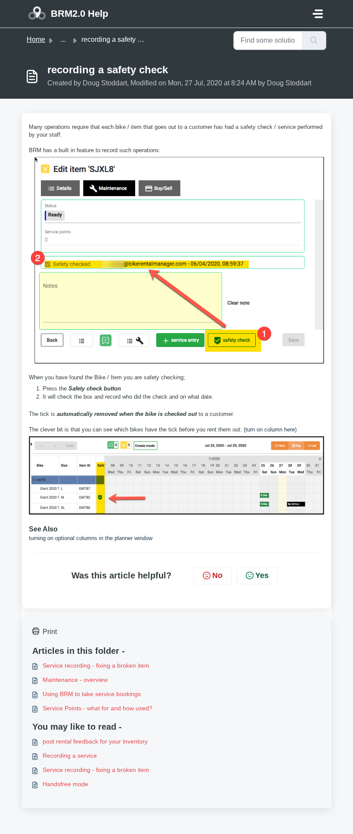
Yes (262, 575)
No (217, 575)
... (63, 39)
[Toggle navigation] (317, 14)
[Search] (314, 40)
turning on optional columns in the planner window (90, 538)
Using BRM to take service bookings (92, 693)
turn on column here (270, 429)
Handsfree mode (65, 784)
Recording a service (70, 755)
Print (50, 631)
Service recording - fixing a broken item (96, 665)
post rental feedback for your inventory (95, 741)
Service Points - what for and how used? (97, 708)
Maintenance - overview (75, 679)
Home (36, 39)
